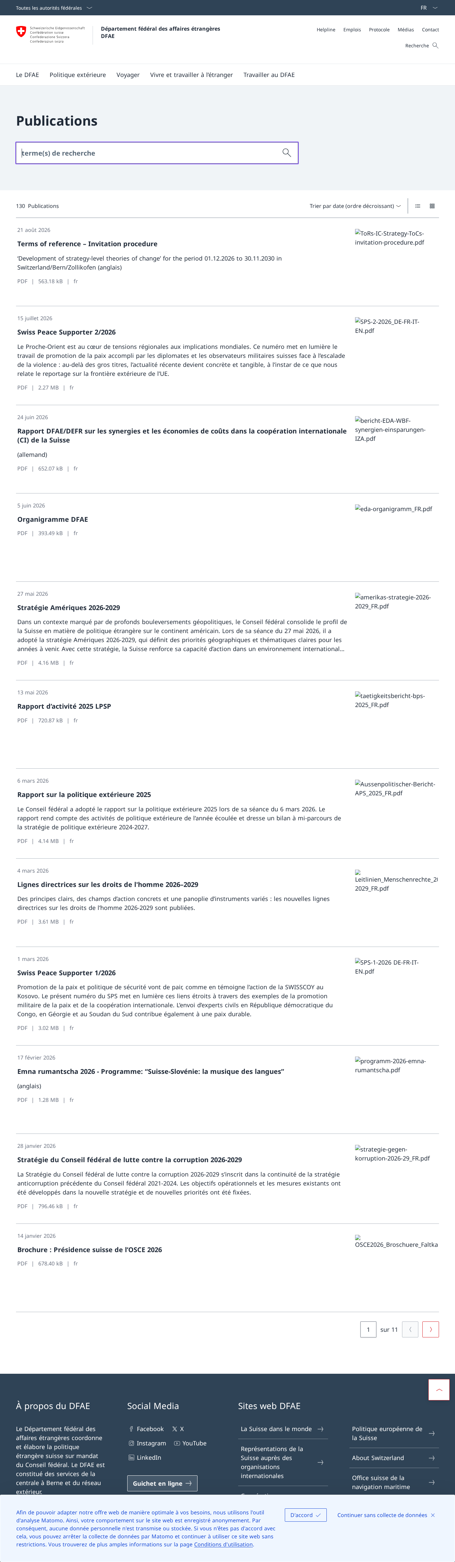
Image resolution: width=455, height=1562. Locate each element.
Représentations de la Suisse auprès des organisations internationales (272, 1462)
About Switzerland (378, 1458)
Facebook (150, 1429)
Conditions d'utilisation (223, 1544)
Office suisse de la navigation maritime (381, 1482)
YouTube (195, 1443)
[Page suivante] (430, 1329)
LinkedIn (149, 1457)
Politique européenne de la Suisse (387, 1433)
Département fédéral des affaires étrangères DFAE (161, 32)
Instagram (151, 1443)
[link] (227, 262)
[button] (27, 74)
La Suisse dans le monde (276, 1429)
